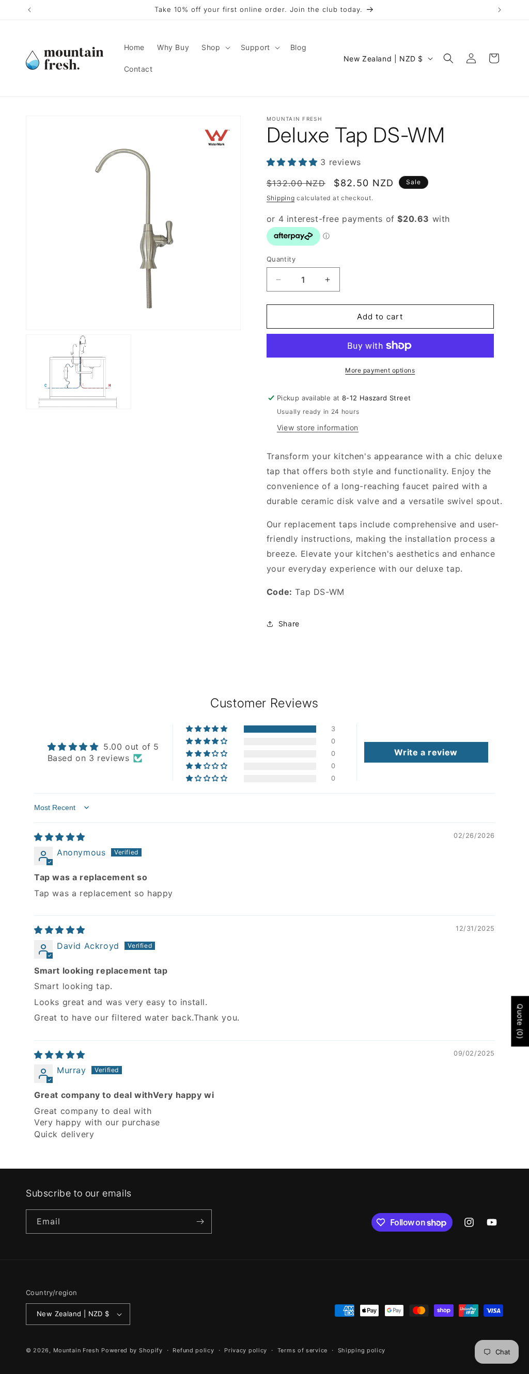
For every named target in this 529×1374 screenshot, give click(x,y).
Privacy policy (245, 1350)
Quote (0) (520, 1021)
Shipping (281, 198)
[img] (59, 837)
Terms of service (302, 1350)
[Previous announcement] (29, 10)
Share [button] (289, 623)
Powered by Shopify (132, 1350)
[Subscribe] (200, 1221)
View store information (318, 427)
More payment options (380, 370)
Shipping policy (362, 1350)
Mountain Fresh (76, 1350)
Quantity (281, 259)
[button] (214, 47)
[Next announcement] (499, 10)
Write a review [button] (425, 752)
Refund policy (193, 1350)
